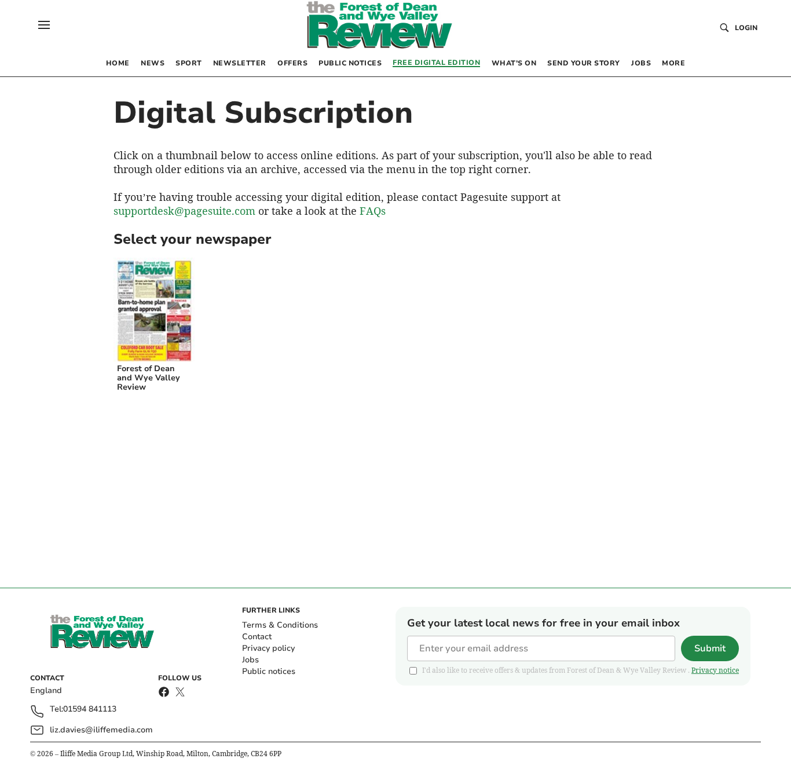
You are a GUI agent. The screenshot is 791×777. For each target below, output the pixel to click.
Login (746, 28)
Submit (710, 648)
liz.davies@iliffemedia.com (101, 729)
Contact (257, 636)
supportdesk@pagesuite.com (184, 211)
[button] (44, 25)
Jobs (250, 659)
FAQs (373, 211)
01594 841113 (89, 709)
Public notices (268, 671)
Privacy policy (268, 648)
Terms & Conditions (280, 625)
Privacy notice (715, 670)
